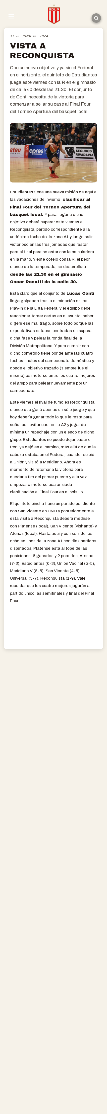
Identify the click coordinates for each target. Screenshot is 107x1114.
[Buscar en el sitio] (96, 18)
